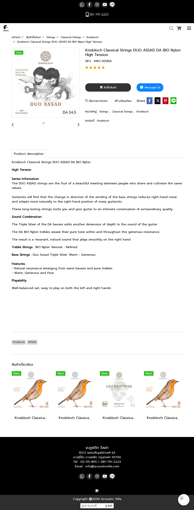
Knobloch (143, 112)
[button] (184, 500)
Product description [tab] (29, 154)
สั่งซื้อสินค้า (110, 88)
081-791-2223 (111, 462)
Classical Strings (123, 112)
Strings (104, 112)
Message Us (152, 88)
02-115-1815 (88, 462)
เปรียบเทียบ (125, 101)
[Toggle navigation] (189, 28)
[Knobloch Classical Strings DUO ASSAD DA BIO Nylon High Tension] (45, 83)
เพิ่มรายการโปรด (98, 101)
